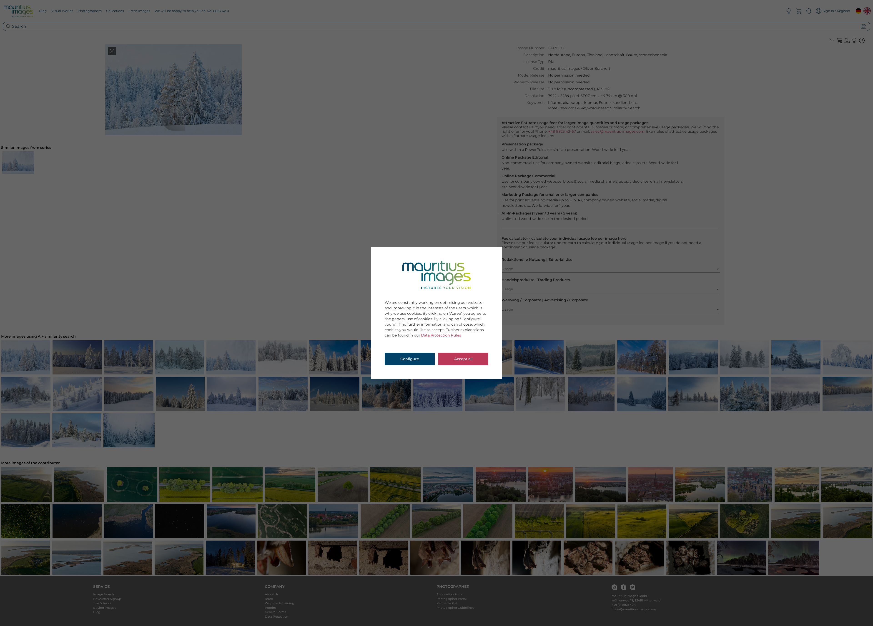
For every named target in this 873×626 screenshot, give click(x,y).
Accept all (463, 359)
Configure (409, 359)
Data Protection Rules (441, 335)
